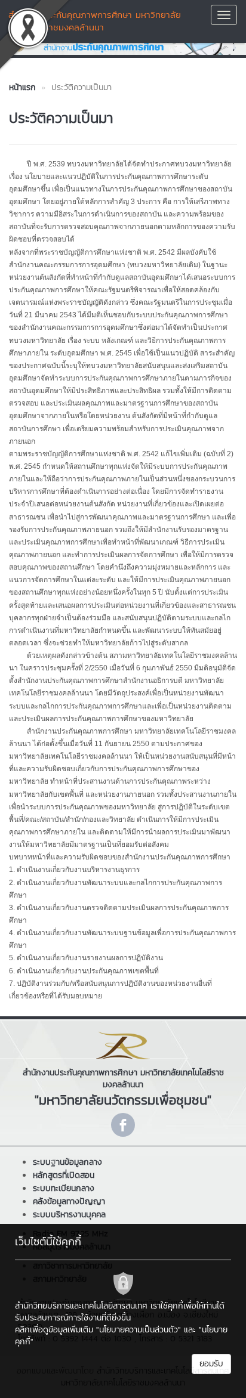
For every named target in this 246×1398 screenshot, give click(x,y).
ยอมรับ (211, 1363)
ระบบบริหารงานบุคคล (69, 1214)
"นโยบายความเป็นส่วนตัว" (138, 1329)
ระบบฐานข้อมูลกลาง (67, 1162)
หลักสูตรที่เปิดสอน (63, 1175)
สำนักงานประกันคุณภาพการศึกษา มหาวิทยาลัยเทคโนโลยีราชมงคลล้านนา (94, 21)
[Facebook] (123, 1125)
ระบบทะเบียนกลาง (63, 1188)
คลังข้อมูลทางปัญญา (69, 1201)
